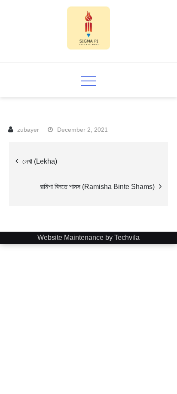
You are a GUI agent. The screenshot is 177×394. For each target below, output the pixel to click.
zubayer (28, 129)
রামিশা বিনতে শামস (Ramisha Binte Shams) (97, 186)
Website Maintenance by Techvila (88, 237)
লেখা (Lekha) (39, 161)
